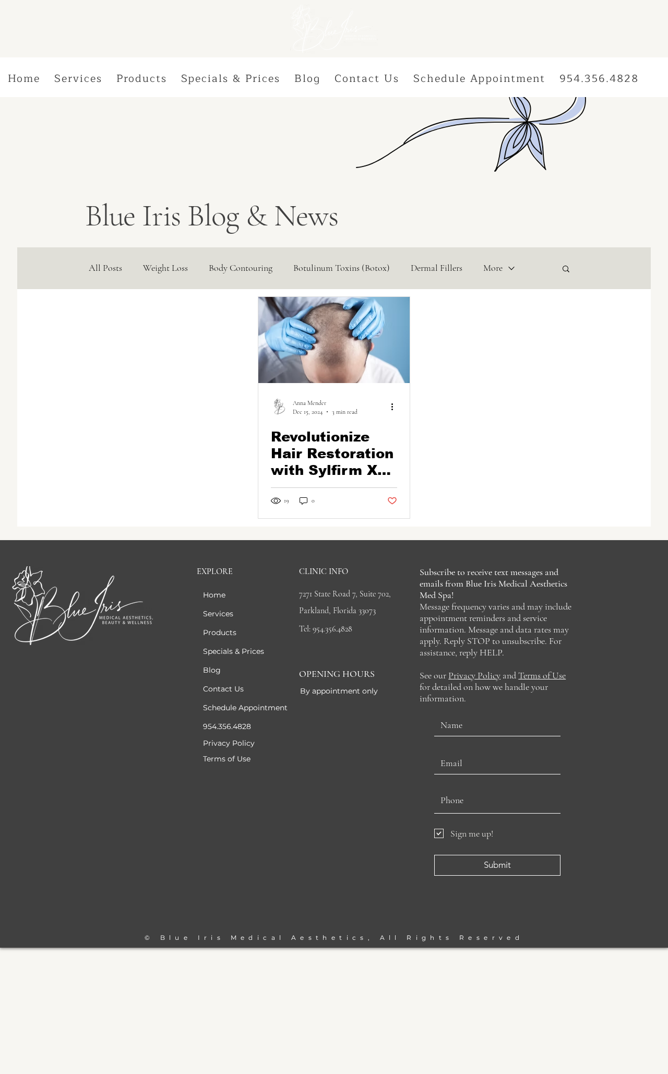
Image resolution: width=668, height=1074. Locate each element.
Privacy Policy (474, 675)
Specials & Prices (233, 651)
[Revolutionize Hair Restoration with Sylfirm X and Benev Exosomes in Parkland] (334, 340)
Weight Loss (165, 267)
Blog (212, 670)
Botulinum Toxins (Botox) (341, 267)
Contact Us (223, 689)
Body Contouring (240, 267)
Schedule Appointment (245, 707)
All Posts (105, 267)
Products (219, 632)
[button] (78, 79)
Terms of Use (542, 675)
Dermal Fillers (436, 267)
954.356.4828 (227, 726)
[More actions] (395, 406)
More (493, 267)
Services (218, 613)
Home (214, 595)
